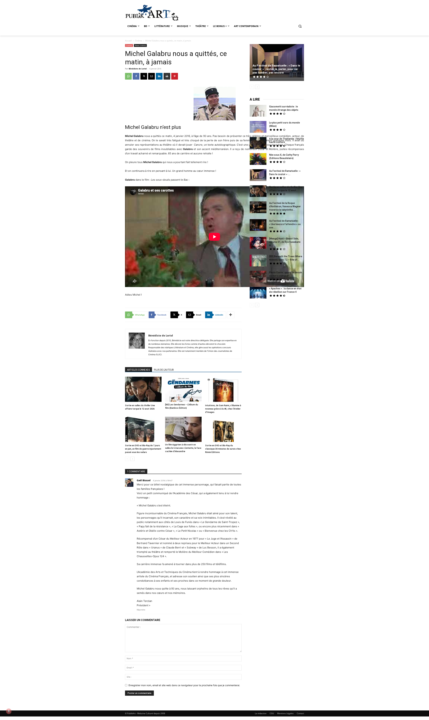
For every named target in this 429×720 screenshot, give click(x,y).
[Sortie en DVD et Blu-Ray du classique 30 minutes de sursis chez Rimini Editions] (223, 430)
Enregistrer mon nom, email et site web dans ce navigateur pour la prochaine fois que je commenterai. (184, 685)
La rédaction (260, 713)
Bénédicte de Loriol (138, 68)
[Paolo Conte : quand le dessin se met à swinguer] (258, 277)
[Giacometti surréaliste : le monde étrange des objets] (258, 111)
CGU (272, 713)
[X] (143, 76)
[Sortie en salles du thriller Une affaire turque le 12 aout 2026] (143, 390)
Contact (300, 713)
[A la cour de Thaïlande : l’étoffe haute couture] (258, 143)
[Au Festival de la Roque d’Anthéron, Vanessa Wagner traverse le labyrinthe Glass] (258, 207)
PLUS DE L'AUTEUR (164, 369)
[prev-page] (127, 459)
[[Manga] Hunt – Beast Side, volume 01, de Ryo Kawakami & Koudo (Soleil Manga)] (258, 243)
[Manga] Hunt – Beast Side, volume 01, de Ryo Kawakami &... (284, 242)
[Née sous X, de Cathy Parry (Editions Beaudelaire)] (258, 159)
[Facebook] (136, 76)
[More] (230, 314)
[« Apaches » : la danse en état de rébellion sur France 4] (258, 293)
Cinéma (138, 40)
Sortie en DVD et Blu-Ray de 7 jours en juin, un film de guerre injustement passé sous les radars (143, 448)
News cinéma (140, 45)
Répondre (141, 610)
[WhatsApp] (128, 76)
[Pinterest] (174, 76)
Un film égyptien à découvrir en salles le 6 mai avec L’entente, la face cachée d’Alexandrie (183, 448)
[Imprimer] (167, 76)
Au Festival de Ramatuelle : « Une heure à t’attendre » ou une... (285, 224)
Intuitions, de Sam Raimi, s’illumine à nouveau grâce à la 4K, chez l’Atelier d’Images (223, 408)
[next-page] (132, 459)
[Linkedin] (159, 76)
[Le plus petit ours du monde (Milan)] (258, 127)
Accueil (128, 40)
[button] (300, 26)
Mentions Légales (285, 713)
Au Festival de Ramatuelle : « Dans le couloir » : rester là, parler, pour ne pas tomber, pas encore (276, 69)
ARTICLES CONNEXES (138, 369)
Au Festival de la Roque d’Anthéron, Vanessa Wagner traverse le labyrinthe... (285, 206)
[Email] (151, 76)
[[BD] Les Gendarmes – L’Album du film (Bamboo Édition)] (183, 389)
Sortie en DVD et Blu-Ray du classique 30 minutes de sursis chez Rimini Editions (223, 448)
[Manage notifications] (8, 711)
